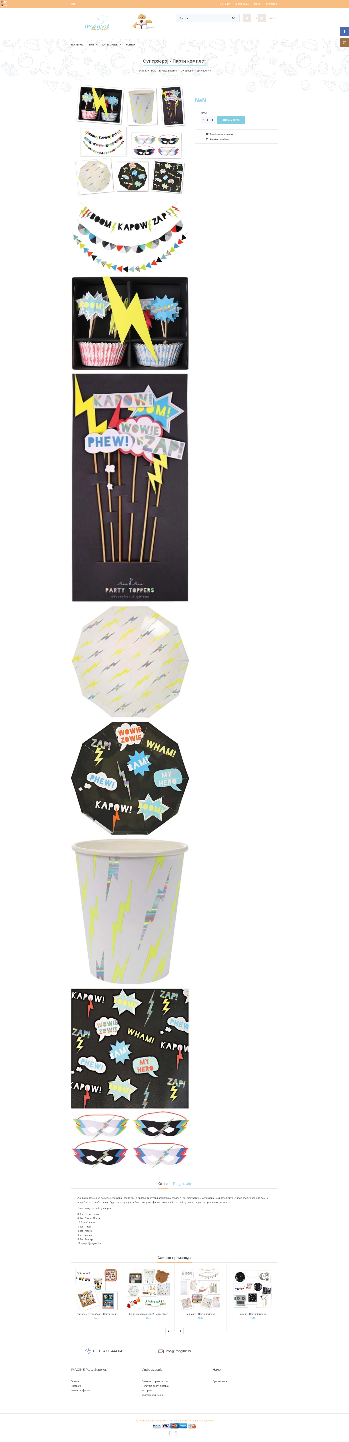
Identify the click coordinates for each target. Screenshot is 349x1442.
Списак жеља (242, 4)
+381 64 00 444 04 (107, 1351)
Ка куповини (272, 4)
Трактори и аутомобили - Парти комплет (97, 1314)
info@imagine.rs (178, 1351)
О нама (75, 1381)
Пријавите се (220, 1381)
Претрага (76, 1386)
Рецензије (182, 1184)
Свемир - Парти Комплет (252, 1314)
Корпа (257, 4)
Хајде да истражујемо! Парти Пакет (148, 1314)
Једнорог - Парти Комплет (200, 1314)
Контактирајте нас (81, 1390)
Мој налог (225, 4)
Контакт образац (245, 1352)
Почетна (142, 70)
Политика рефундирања (155, 1386)
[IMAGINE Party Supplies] (98, 30)
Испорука (147, 1390)
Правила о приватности (155, 1381)
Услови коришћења (152, 1395)
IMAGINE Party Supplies (164, 70)
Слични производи (174, 1258)
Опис (163, 1184)
